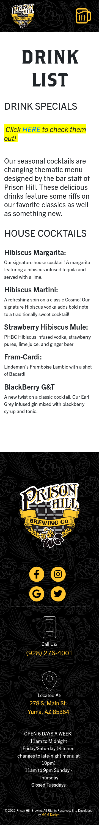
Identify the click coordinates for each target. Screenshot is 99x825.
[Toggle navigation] (83, 16)
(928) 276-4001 (49, 652)
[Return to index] (19, 16)
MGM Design (50, 814)
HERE (31, 128)
